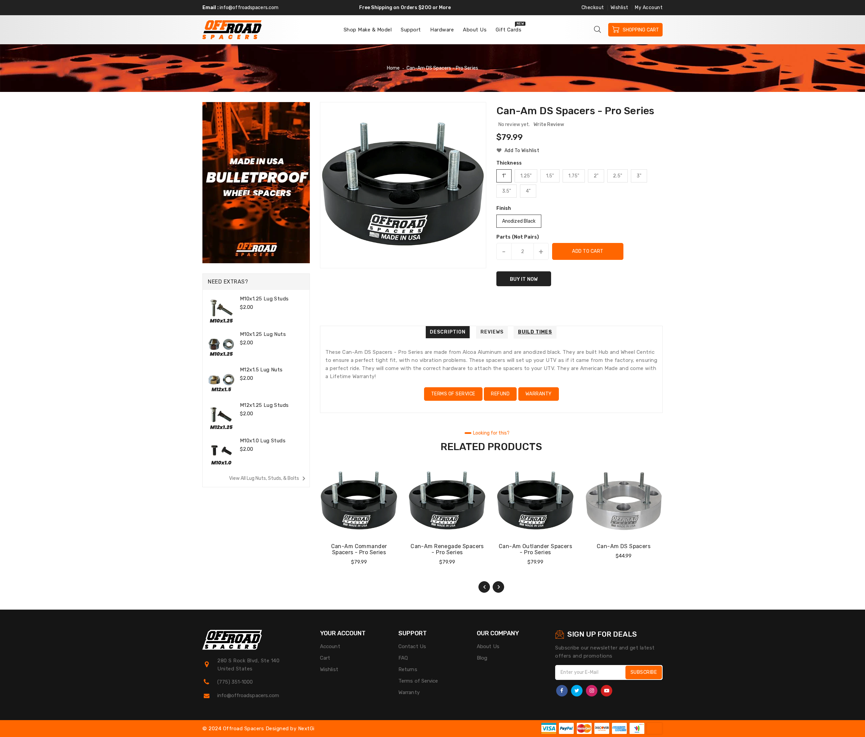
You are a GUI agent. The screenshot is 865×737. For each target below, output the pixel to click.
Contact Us (412, 646)
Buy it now (524, 279)
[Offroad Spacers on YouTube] (606, 690)
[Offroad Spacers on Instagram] (591, 690)
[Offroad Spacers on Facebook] (562, 690)
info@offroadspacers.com (249, 7)
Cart (325, 658)
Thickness (509, 163)
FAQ (403, 658)
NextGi (306, 729)
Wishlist (619, 7)
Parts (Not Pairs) (517, 237)
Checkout (593, 7)
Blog (482, 658)
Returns (407, 669)
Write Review (549, 124)
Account (330, 646)
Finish (503, 208)
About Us (488, 646)
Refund (500, 394)
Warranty (538, 394)
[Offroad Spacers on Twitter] (577, 690)
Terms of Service (453, 394)
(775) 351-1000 (235, 682)
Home (393, 68)
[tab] (447, 332)
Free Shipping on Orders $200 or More (405, 7)
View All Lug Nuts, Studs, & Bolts (268, 478)
